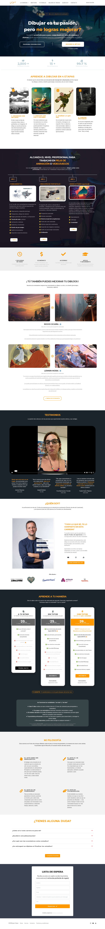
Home (21, 923)
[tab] (52, 830)
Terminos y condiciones (42, 923)
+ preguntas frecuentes (52, 855)
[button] (52, 830)
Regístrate (51, 906)
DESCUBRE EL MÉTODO (73, 44)
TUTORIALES (42, 2)
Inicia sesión (90, 2)
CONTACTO (74, 2)
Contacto (32, 923)
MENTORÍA (34, 2)
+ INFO (14, 239)
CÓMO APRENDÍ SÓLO (75, 562)
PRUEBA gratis (23, 668)
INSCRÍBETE (53, 676)
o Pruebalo (73, 48)
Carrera (26, 923)
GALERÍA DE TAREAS (54, 2)
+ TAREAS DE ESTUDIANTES (52, 398)
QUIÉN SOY (65, 2)
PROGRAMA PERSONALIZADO (32, 44)
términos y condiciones (57, 912)
